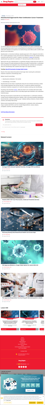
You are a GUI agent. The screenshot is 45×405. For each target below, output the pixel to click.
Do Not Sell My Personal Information (22, 346)
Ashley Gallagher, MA (7, 201)
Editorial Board (22, 341)
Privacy (22, 345)
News (24, 374)
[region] (22, 400)
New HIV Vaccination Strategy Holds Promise (16, 69)
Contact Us (22, 343)
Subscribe (38, 124)
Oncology (3, 131)
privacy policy (23, 127)
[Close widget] (41, 375)
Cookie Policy (8, 400)
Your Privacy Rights (23, 348)
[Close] (43, 396)
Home (15, 374)
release (31, 57)
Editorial (22, 340)
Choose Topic (21, 4)
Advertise (22, 339)
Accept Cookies (32, 402)
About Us (19, 374)
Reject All (40, 402)
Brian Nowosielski (6, 168)
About (22, 337)
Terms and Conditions (22, 344)
